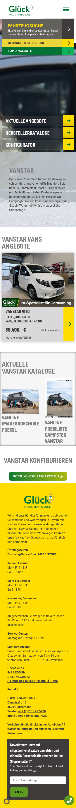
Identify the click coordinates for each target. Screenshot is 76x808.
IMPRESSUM (16, 672)
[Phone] (69, 800)
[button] (38, 476)
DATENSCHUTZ (18, 676)
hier (34, 770)
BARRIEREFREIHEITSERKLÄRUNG (32, 681)
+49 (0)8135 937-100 (32, 711)
